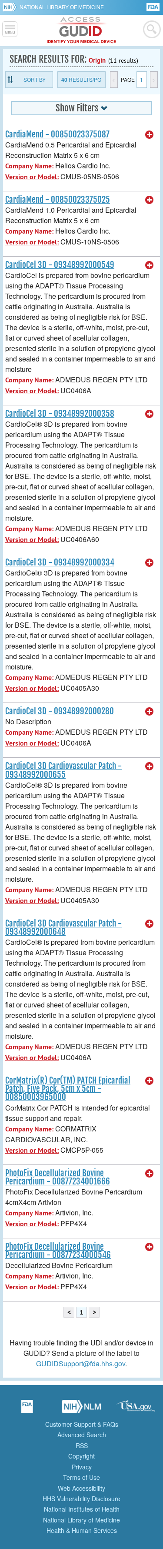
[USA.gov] (136, 1409)
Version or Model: (32, 176)
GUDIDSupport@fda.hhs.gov (80, 1363)
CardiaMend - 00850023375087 (57, 134)
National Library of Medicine (62, 6)
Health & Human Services (82, 1530)
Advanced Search (81, 1434)
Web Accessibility (81, 1488)
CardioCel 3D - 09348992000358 (59, 413)
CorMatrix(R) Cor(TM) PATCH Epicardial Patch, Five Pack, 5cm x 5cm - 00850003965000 (67, 1088)
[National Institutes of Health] (11, 7)
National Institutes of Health (82, 1509)
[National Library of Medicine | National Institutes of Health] (81, 1409)
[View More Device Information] (149, 134)
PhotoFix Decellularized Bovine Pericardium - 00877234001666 (57, 1177)
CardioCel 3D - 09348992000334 (59, 562)
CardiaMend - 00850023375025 (57, 199)
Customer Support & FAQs (81, 1424)
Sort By (34, 79)
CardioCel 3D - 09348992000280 (59, 711)
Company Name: (29, 166)
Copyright (81, 1456)
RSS (82, 1445)
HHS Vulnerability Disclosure (81, 1498)
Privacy (82, 1466)
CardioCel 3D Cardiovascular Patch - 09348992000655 (63, 770)
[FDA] (153, 6)
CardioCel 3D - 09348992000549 (59, 265)
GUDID (81, 30)
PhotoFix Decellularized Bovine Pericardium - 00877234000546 (58, 1250)
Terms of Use (81, 1477)
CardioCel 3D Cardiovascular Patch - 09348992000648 (63, 927)
